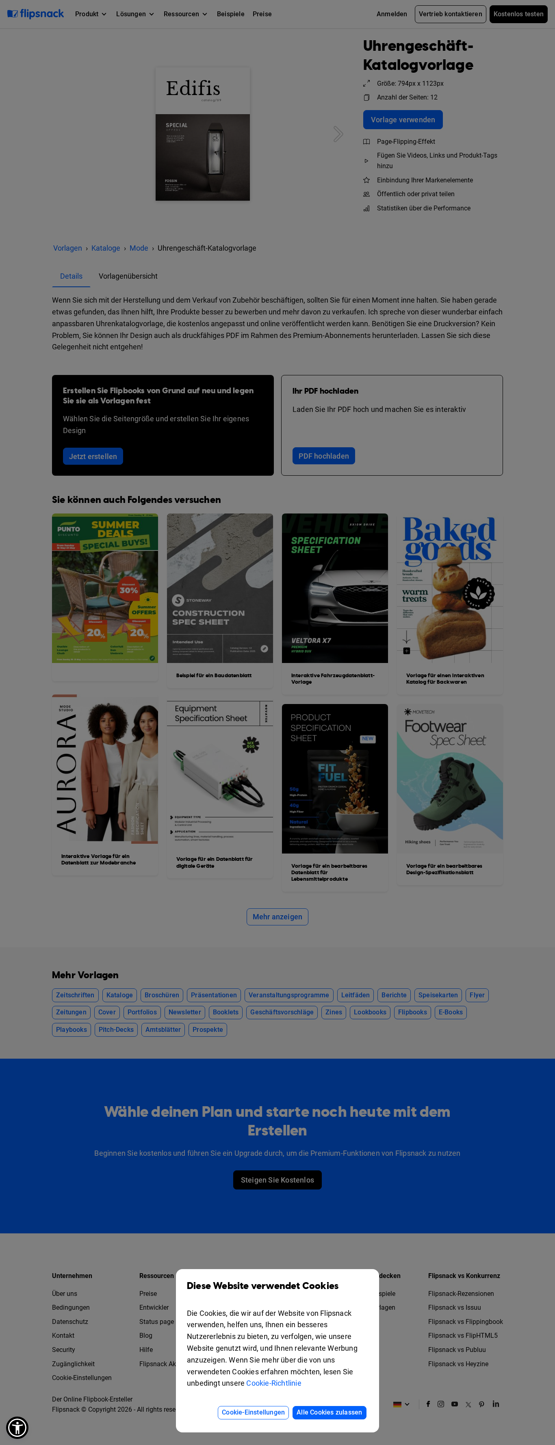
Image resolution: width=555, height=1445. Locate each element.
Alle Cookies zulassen (329, 1412)
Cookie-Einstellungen (253, 1412)
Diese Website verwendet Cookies (262, 1286)
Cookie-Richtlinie (273, 1383)
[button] (17, 1428)
